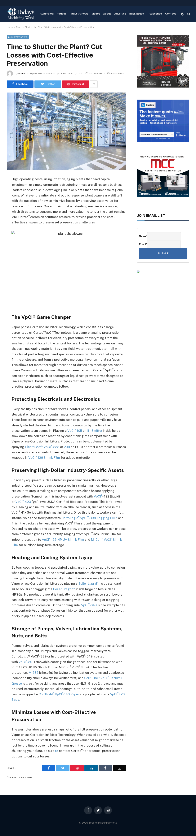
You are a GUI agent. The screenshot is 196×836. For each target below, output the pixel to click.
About (107, 13)
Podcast (62, 13)
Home (10, 27)
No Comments (97, 73)
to (57, 751)
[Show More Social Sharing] (94, 84)
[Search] (188, 14)
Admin (21, 73)
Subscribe (155, 13)
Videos (95, 13)
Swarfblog (47, 13)
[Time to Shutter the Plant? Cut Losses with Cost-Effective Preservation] (66, 131)
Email (143, 244)
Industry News (79, 13)
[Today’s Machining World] (21, 14)
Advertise (120, 13)
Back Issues (136, 13)
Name (143, 236)
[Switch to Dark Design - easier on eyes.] (182, 13)
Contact (170, 13)
